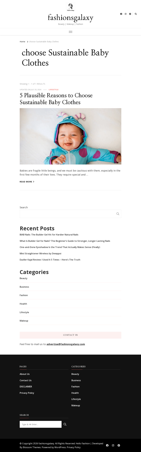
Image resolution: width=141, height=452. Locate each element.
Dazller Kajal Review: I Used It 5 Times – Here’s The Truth (50, 259)
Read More (26, 181)
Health (23, 303)
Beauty (23, 278)
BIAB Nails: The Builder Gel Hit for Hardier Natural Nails (49, 234)
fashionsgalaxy (70, 17)
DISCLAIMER (26, 386)
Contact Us (26, 380)
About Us (25, 374)
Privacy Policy (27, 392)
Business (24, 286)
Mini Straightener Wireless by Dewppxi (40, 253)
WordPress (60, 447)
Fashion (24, 295)
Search (24, 207)
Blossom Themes (32, 447)
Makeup (24, 320)
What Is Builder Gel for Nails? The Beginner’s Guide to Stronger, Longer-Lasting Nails (65, 240)
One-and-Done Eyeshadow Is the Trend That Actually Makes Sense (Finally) (60, 247)
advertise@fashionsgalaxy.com (66, 344)
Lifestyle (54, 89)
